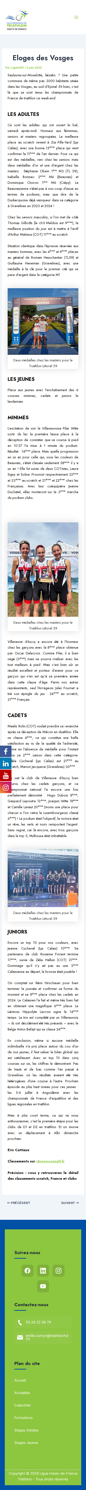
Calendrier (22, 1405)
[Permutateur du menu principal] (76, 17)
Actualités (22, 1393)
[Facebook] (27, 1271)
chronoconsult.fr (50, 1161)
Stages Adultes (26, 1430)
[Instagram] (58, 1271)
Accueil (20, 1380)
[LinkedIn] (43, 1271)
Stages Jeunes (26, 1443)
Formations (23, 1418)
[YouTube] (43, 1286)
